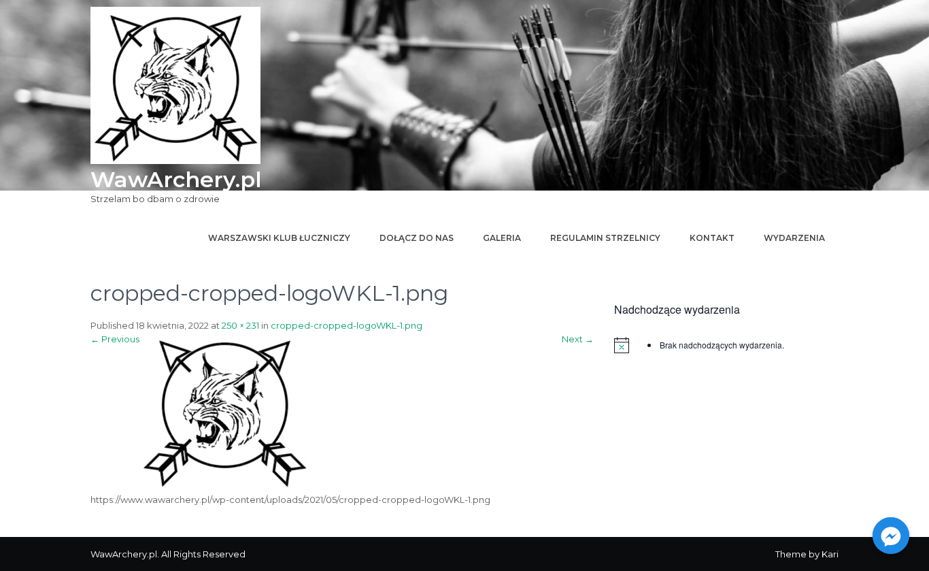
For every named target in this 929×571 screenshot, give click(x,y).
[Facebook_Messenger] (891, 535)
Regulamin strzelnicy (605, 238)
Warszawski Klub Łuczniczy (279, 238)
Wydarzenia (794, 238)
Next (578, 338)
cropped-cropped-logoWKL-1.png (346, 325)
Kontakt (712, 238)
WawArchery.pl (176, 179)
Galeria (502, 238)
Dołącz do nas (416, 238)
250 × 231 (240, 325)
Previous (114, 338)
